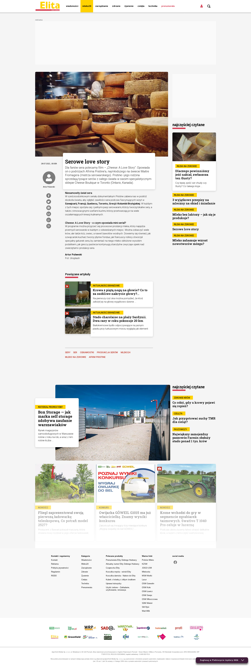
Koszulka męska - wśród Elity (118, 572)
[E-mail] (48, 214)
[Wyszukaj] (208, 6)
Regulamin (55, 572)
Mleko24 (86, 6)
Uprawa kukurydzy (113, 583)
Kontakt (54, 560)
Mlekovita (146, 572)
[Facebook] (48, 195)
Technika (152, 6)
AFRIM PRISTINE (97, 357)
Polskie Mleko (148, 560)
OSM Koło (146, 587)
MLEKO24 (125, 352)
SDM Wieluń (147, 603)
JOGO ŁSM (147, 568)
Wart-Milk (146, 611)
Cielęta (141, 6)
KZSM (144, 564)
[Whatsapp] (48, 220)
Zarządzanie (101, 6)
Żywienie (128, 6)
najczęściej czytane (188, 124)
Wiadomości (72, 6)
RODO (54, 576)
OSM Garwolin (148, 583)
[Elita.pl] (47, 6)
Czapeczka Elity (113, 568)
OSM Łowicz (147, 591)
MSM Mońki (147, 576)
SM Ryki (145, 607)
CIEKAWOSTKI (87, 352)
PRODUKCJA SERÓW (107, 352)
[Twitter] (48, 201)
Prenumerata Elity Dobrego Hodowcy (121, 560)
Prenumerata (168, 6)
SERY (67, 352)
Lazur (144, 580)
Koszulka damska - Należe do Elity (121, 576)
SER (75, 352)
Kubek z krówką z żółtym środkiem (121, 580)
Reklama (55, 564)
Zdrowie (116, 6)
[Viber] (48, 226)
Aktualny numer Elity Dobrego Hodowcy (122, 564)
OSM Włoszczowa (149, 599)
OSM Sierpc (147, 595)
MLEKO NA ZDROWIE (75, 357)
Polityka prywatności (60, 568)
